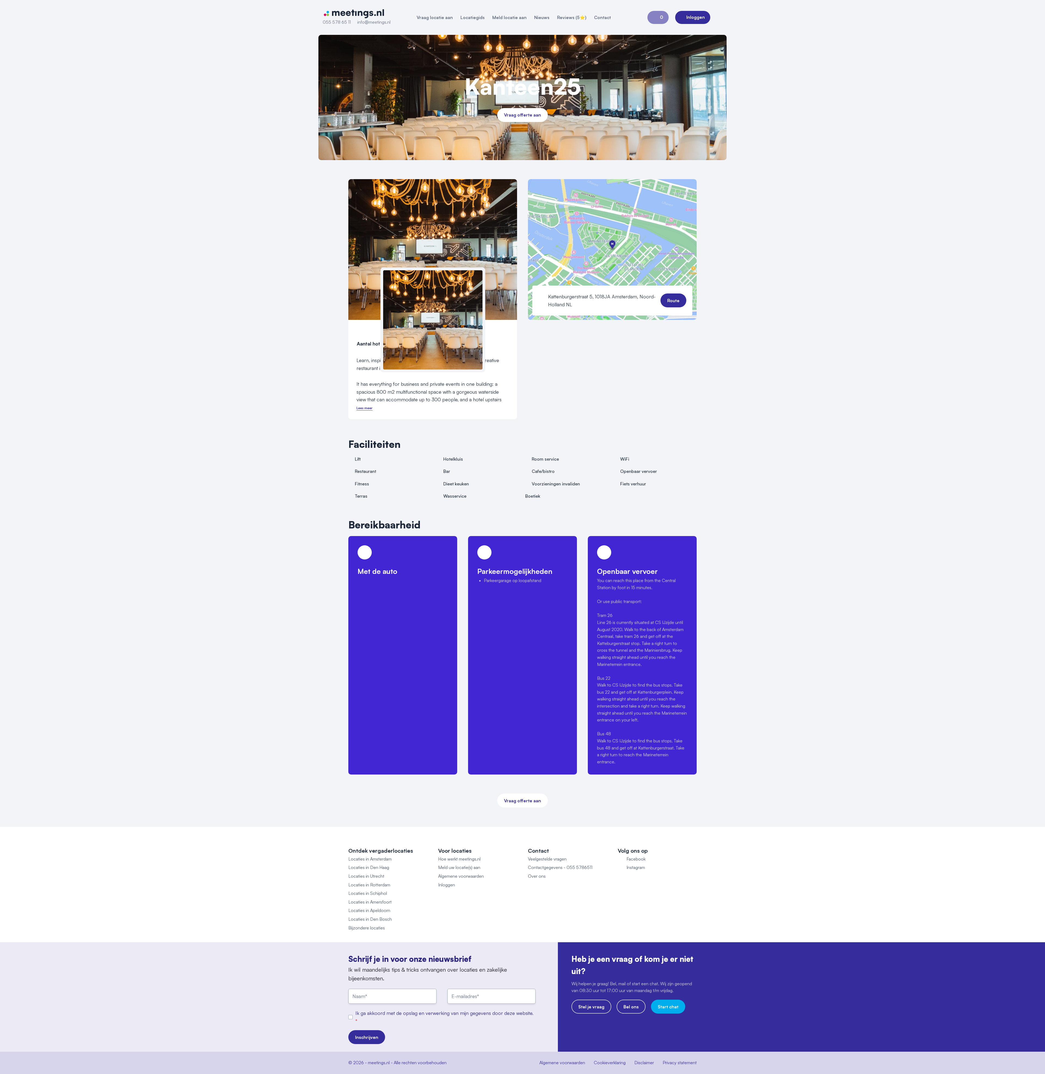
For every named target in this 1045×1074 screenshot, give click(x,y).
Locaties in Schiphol (367, 893)
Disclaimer (644, 1062)
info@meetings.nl (374, 22)
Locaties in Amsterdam (370, 859)
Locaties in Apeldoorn (369, 910)
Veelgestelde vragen (547, 859)
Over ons (537, 876)
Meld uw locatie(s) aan (459, 867)
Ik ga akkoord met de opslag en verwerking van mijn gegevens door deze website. (444, 1013)
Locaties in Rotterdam (369, 885)
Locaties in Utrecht (366, 876)
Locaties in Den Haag (368, 867)
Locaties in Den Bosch (370, 919)
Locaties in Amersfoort (370, 902)
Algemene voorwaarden (461, 876)
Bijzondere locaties (366, 928)
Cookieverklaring (610, 1062)
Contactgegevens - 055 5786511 (560, 867)
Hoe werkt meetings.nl (459, 859)
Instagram (635, 867)
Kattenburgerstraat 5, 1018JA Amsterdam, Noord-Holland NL (602, 300)
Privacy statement (680, 1062)
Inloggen (446, 885)
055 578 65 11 (337, 22)
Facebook (636, 859)
